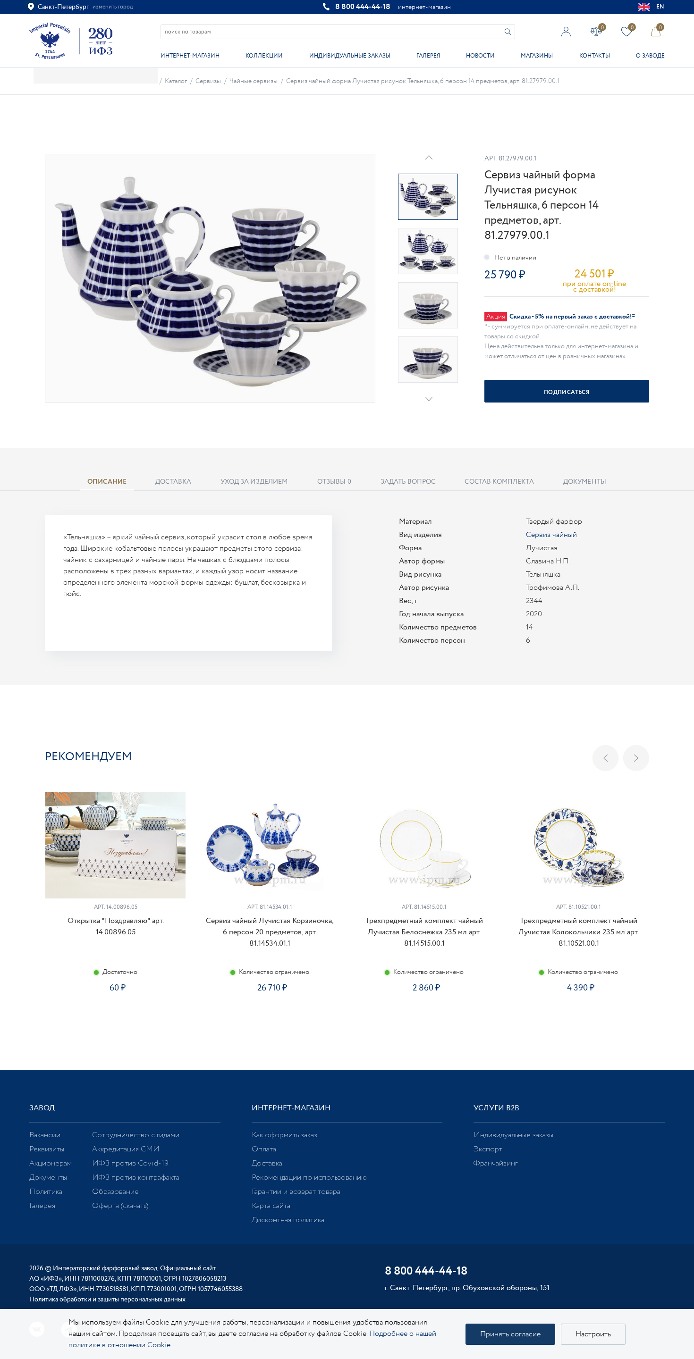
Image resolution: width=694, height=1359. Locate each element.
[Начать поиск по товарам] (508, 32)
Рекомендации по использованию (309, 1177)
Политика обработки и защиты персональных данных (107, 1299)
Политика (45, 1191)
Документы (48, 1177)
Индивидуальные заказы (349, 56)
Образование (115, 1191)
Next (428, 399)
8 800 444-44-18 (362, 6)
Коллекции (264, 56)
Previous (605, 758)
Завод (42, 1108)
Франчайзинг (495, 1163)
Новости (480, 56)
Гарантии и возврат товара (296, 1191)
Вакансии (44, 1135)
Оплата (264, 1149)
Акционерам (50, 1163)
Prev (428, 157)
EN (660, 7)
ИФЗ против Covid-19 (130, 1163)
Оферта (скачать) (120, 1205)
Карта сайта (271, 1205)
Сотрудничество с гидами (135, 1135)
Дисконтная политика (288, 1220)
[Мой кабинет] (566, 31)
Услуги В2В (496, 1108)
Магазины (537, 56)
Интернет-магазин (190, 56)
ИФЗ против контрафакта (135, 1177)
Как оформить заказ (284, 1135)
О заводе (650, 56)
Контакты (594, 56)
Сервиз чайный (551, 534)
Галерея (428, 56)
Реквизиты (46, 1149)
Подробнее (115, 1018)
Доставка (267, 1163)
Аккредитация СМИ (126, 1149)
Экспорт (488, 1149)
